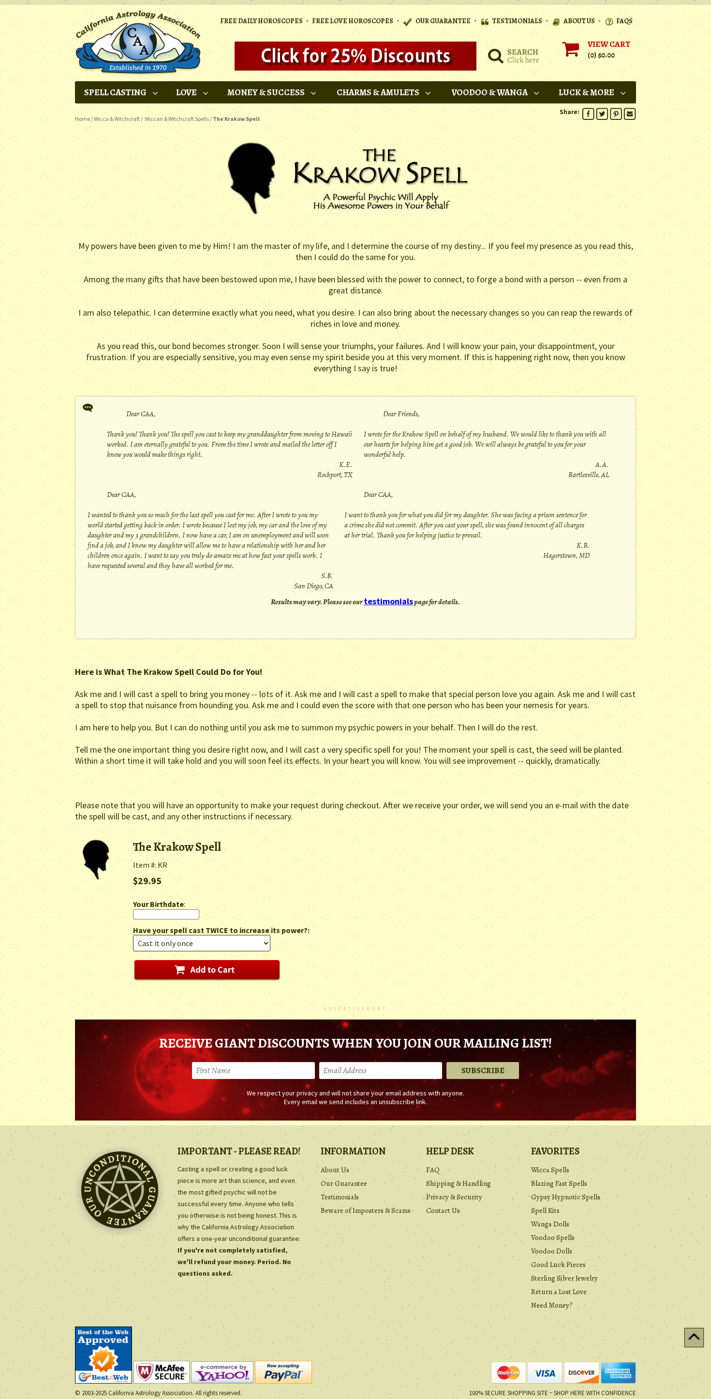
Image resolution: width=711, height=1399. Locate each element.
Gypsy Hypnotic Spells (565, 1197)
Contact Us (443, 1210)
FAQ (433, 1170)
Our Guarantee (344, 1183)
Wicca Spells (550, 1170)
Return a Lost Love (559, 1292)
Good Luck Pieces (558, 1264)
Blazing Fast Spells (559, 1183)
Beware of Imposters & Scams (366, 1210)
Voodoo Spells (553, 1237)
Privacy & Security (454, 1197)
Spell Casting (115, 92)
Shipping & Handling (458, 1183)
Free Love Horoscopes (352, 21)
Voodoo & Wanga (490, 92)
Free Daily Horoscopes (261, 21)
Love (186, 92)
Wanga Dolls (550, 1224)
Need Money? (552, 1305)
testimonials (388, 601)
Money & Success (266, 92)
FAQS (624, 21)
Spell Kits (545, 1210)
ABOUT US (579, 21)
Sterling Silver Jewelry (564, 1278)
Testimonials (340, 1197)
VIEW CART (609, 44)
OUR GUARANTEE (443, 21)
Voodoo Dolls (551, 1251)
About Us (335, 1170)
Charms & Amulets (378, 92)
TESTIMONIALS (517, 21)
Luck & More (586, 92)
